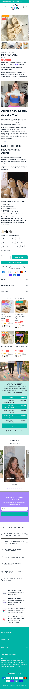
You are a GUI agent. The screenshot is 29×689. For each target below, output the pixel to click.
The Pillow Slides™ (6, 316)
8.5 (12, 242)
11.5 (18, 246)
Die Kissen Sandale (6, 346)
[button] (2, 7)
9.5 (22, 242)
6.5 (17, 238)
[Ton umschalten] (22, 478)
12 (22, 246)
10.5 (8, 246)
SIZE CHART (7, 250)
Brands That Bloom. (21, 685)
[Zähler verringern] (2, 257)
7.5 (3, 242)
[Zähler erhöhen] (8, 257)
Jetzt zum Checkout (14, 262)
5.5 (8, 238)
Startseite (3, 13)
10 (3, 246)
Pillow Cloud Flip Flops (21, 346)
